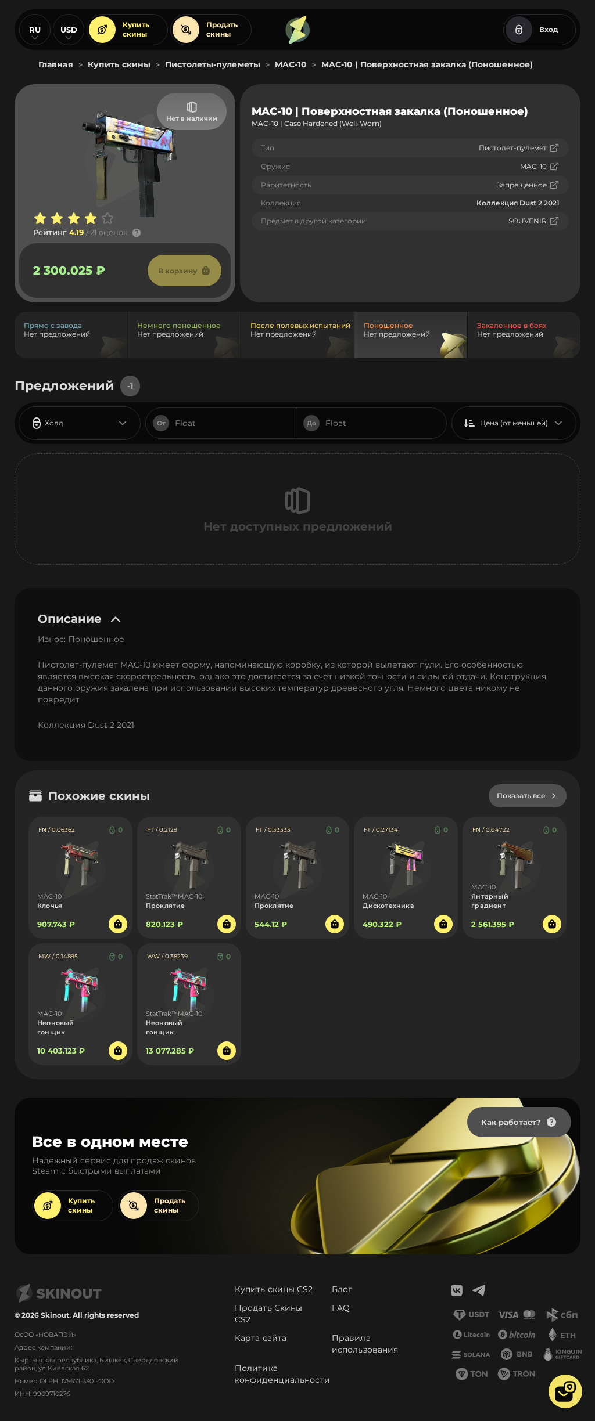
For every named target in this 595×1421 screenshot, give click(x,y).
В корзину (177, 270)
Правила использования (365, 1344)
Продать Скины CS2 (268, 1314)
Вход (548, 29)
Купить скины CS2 (274, 1289)
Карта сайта (260, 1338)
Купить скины (136, 29)
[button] (565, 1391)
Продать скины (222, 29)
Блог (342, 1289)
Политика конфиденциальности (282, 1374)
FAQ (341, 1308)
